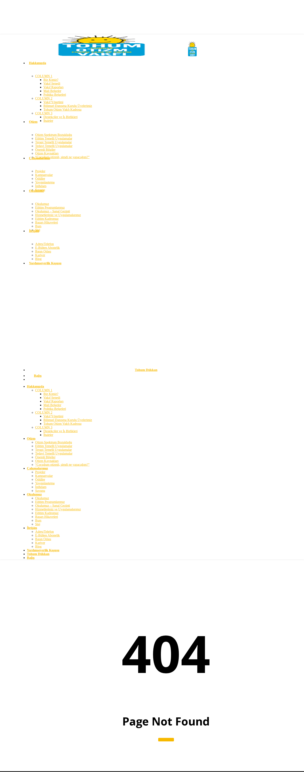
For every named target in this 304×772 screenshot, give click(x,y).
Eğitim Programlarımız (50, 502)
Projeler (40, 472)
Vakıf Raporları (53, 401)
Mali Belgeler (52, 405)
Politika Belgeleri (54, 409)
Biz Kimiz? (50, 394)
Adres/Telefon (44, 531)
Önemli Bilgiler (45, 457)
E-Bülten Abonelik (47, 535)
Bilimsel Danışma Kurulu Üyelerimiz (67, 420)
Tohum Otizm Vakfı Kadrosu (62, 423)
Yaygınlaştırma (45, 483)
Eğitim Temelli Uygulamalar (53, 446)
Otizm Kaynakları (47, 461)
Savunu (40, 490)
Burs (38, 520)
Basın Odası (43, 539)
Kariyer (40, 543)
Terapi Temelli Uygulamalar (53, 449)
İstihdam (40, 487)
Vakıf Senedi (51, 397)
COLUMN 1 (43, 390)
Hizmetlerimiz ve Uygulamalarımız (58, 509)
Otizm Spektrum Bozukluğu (53, 442)
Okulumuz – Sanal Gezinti (52, 505)
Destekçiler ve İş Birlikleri (60, 431)
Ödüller (40, 479)
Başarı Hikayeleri (46, 516)
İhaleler (48, 435)
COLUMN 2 (43, 412)
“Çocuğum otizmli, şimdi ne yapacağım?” (62, 464)
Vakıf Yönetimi (53, 416)
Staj (37, 524)
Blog (38, 546)
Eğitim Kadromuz (47, 513)
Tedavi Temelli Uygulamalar (53, 453)
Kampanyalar (44, 476)
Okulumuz (42, 498)
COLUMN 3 (43, 427)
